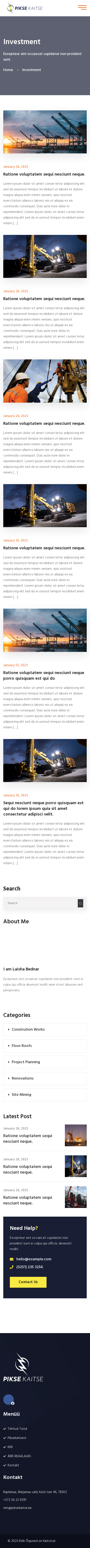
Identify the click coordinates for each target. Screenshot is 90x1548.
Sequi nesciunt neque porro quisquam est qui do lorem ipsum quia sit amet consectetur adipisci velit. (43, 808)
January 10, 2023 (15, 795)
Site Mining (21, 1095)
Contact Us (28, 1282)
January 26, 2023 (15, 1128)
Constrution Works (28, 1029)
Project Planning (26, 1062)
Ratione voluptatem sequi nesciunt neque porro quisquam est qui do (43, 675)
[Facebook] (8, 1399)
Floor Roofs (22, 1046)
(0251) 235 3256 (29, 1267)
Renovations (22, 1078)
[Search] (80, 903)
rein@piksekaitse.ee (17, 1508)
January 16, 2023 (15, 540)
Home (9, 70)
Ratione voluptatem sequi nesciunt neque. (27, 1139)
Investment (31, 70)
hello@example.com (33, 1259)
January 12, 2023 (15, 665)
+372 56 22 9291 (14, 1500)
